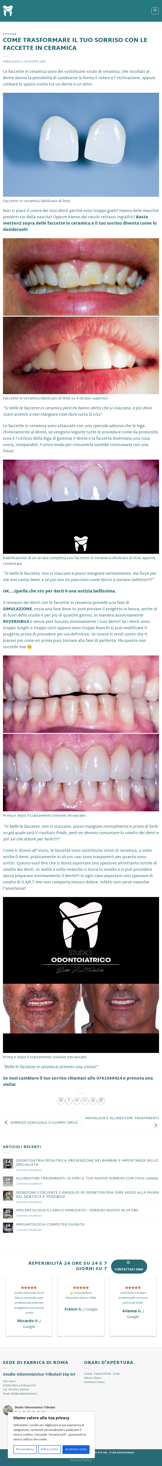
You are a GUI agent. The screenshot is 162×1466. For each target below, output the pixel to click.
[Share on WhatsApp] (60, 1101)
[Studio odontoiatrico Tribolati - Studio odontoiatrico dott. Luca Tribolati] (8, 11)
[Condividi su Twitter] (77, 1101)
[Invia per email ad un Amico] (85, 1101)
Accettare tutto (76, 1449)
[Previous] (11, 1318)
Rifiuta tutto (49, 1449)
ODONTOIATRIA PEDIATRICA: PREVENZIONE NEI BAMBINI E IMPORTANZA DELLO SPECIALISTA (87, 1163)
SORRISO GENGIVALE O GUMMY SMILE (43, 1123)
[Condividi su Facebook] (69, 1101)
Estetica (10, 34)
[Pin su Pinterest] (93, 1101)
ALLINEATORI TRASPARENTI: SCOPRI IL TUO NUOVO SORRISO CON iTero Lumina (87, 1178)
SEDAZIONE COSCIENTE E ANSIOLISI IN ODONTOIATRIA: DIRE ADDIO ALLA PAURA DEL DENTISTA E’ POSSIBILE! (87, 1195)
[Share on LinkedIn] (101, 1101)
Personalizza (25, 1449)
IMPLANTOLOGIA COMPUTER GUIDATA (50, 1225)
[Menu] (155, 10)
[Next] (150, 1318)
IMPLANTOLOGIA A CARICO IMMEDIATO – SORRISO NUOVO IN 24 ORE (77, 1210)
